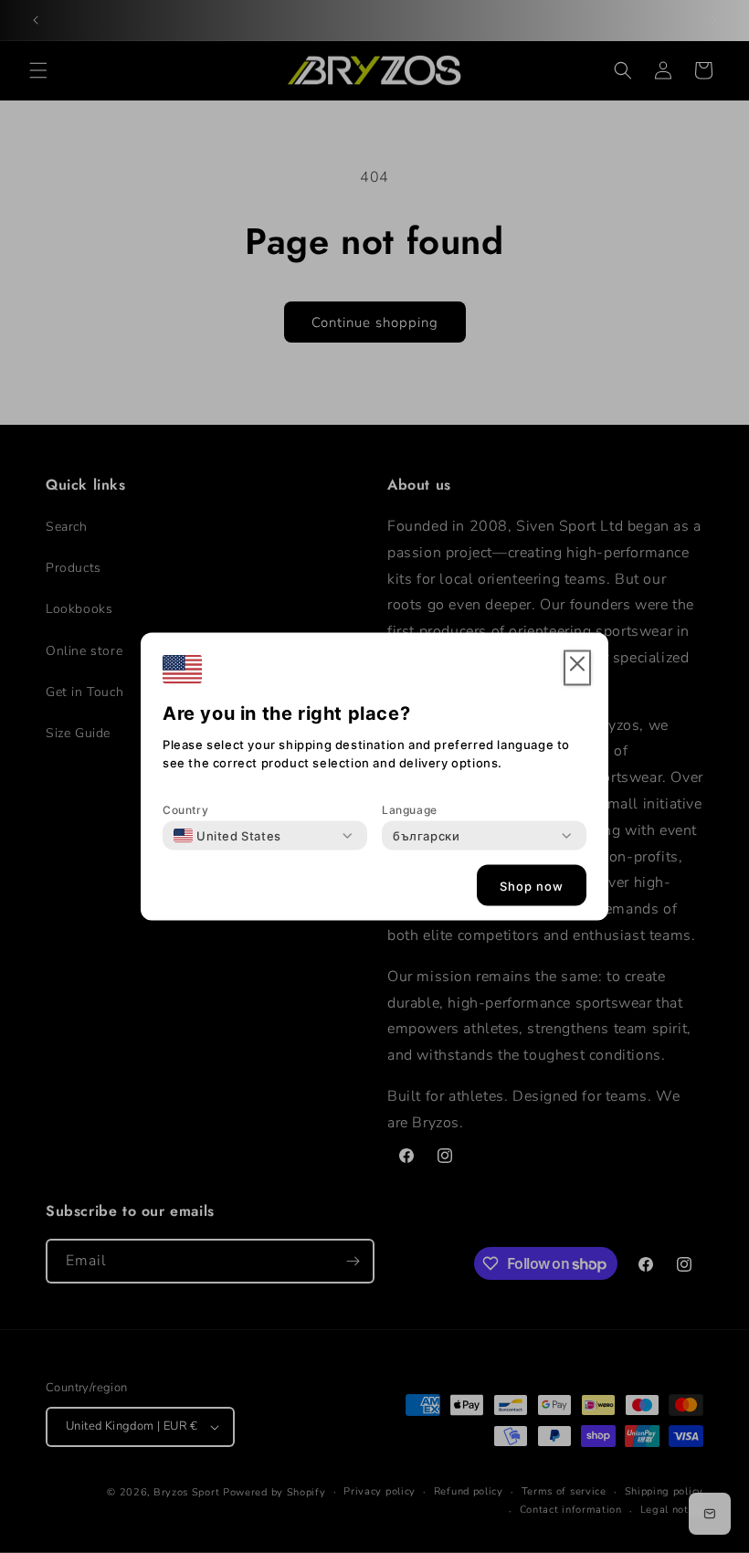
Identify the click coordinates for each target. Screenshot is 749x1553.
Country (185, 810)
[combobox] (227, 836)
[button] (577, 668)
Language (410, 810)
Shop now (532, 885)
